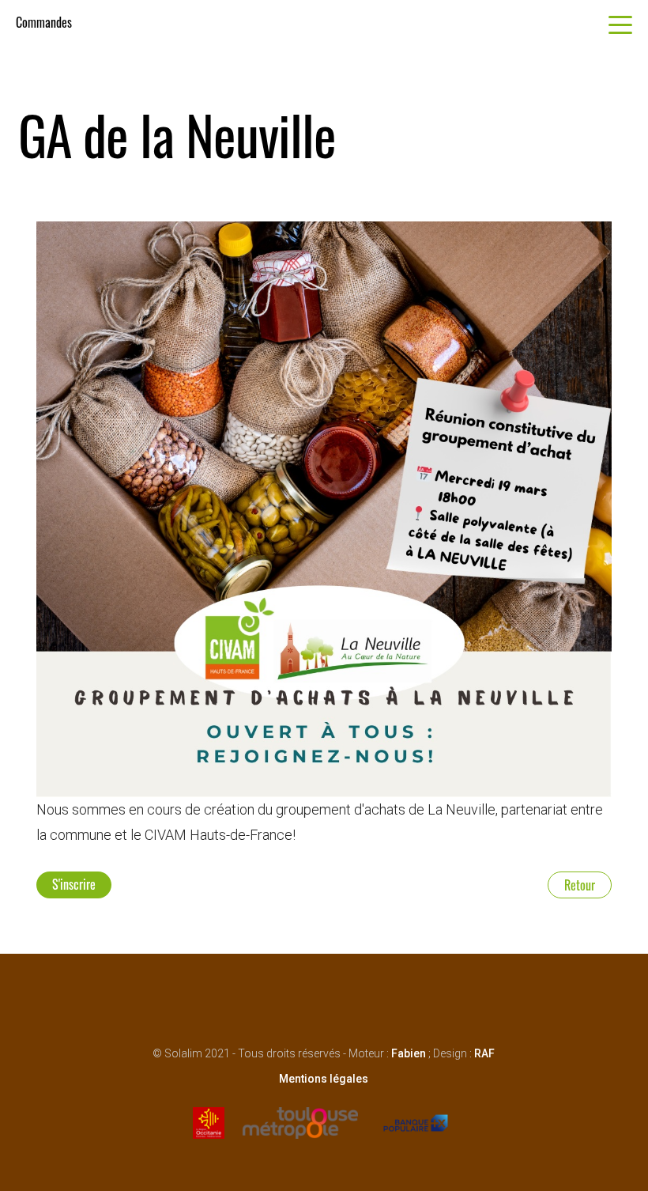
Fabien (408, 1053)
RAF (484, 1053)
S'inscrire (74, 884)
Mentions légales (323, 1078)
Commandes (44, 22)
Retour (579, 884)
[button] (620, 29)
